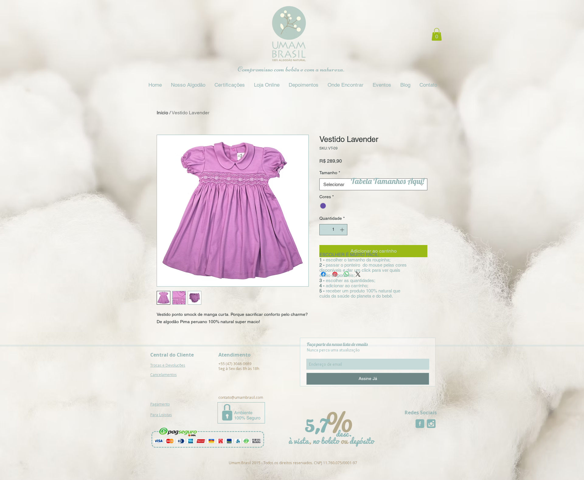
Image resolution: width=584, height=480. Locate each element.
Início (162, 113)
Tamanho (329, 172)
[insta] (431, 423)
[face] (419, 423)
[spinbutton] (333, 229)
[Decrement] (324, 229)
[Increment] (342, 229)
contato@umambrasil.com (240, 397)
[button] (436, 34)
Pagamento (160, 404)
